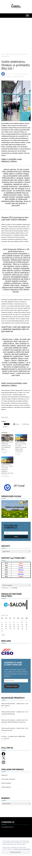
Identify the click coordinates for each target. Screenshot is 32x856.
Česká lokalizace (6, 787)
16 (26, 624)
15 (22, 624)
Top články (9, 76)
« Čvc (3, 635)
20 (14, 626)
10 (2, 624)
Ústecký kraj (16, 76)
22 (22, 626)
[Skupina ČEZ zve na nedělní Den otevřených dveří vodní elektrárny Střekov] (7, 437)
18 (6, 626)
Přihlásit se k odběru (12, 686)
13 (14, 624)
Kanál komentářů (6, 783)
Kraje (12, 54)
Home (2, 54)
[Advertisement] (16, 35)
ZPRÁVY (7, 54)
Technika (3, 76)
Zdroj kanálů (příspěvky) (8, 779)
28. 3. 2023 (15, 74)
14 (18, 624)
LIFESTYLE (25, 74)
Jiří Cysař (8, 74)
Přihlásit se (4, 775)
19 (10, 626)
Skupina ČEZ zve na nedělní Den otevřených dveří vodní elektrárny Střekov (7, 445)
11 (6, 624)
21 (18, 626)
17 (1, 626)
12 (10, 624)
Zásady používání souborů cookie (22, 849)
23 (26, 626)
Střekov (22, 76)
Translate (14, 588)
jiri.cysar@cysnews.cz (7, 827)
